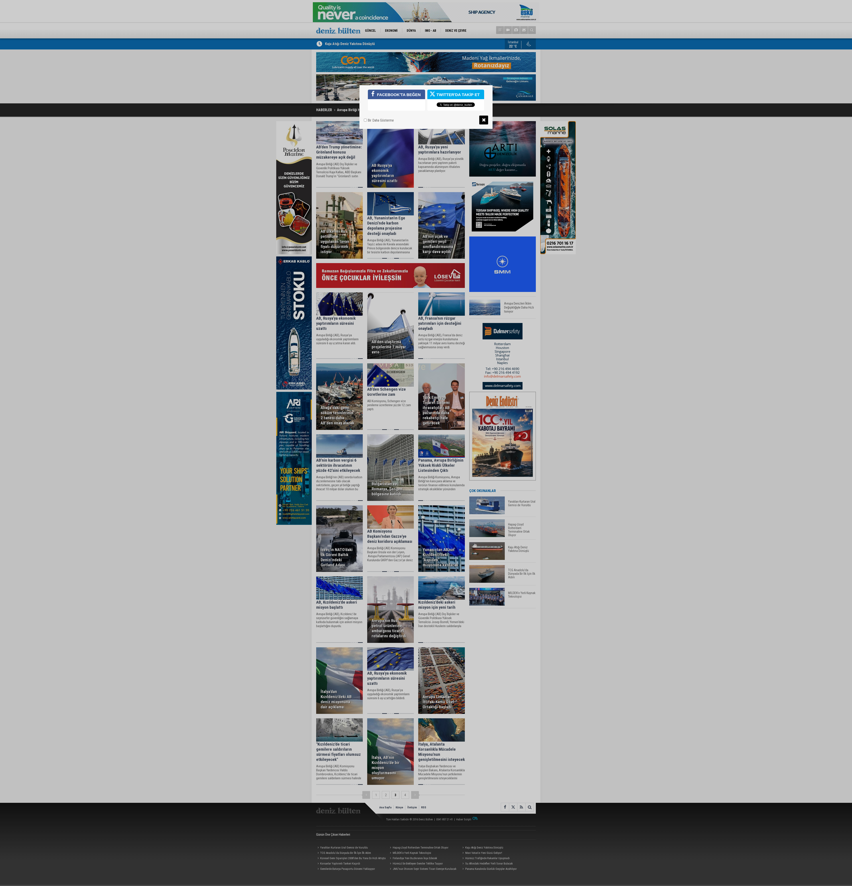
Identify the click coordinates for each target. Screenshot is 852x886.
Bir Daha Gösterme (380, 120)
